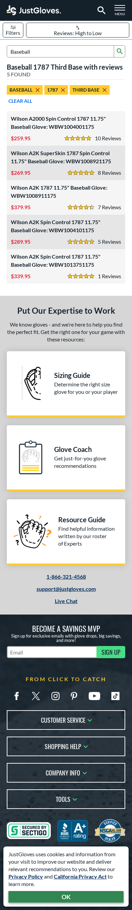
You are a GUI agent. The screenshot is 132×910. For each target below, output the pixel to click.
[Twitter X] (36, 696)
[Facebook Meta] (17, 696)
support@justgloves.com (66, 588)
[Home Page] (34, 10)
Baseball (20, 90)
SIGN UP (111, 652)
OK (66, 897)
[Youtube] (94, 696)
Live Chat (66, 601)
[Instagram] (55, 696)
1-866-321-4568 (66, 576)
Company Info (63, 772)
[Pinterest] (74, 696)
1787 (52, 90)
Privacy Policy (25, 876)
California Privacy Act (80, 876)
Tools (63, 799)
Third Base (86, 90)
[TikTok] (115, 696)
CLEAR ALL (20, 101)
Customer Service (63, 719)
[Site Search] (100, 10)
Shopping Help (63, 746)
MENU (121, 12)
